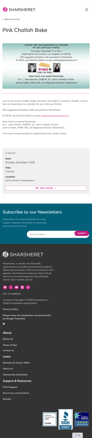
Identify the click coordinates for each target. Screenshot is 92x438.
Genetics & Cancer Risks (16, 362)
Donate (7, 399)
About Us (8, 339)
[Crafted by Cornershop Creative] (4, 324)
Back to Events (12, 19)
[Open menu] (86, 9)
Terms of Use (10, 345)
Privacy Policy (10, 309)
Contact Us (8, 350)
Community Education (15, 374)
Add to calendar (46, 188)
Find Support (10, 387)
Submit (82, 233)
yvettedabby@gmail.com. (55, 115)
